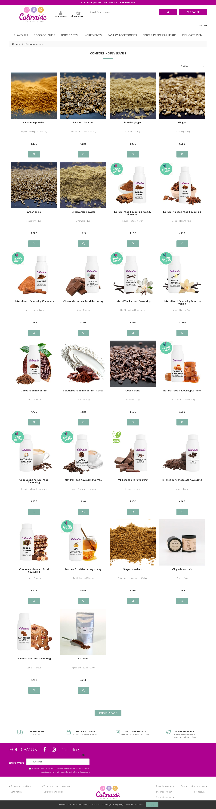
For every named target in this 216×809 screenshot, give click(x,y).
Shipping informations (21, 786)
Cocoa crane (132, 390)
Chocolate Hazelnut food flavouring (34, 570)
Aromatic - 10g (83, 220)
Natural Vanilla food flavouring (133, 301)
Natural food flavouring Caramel (182, 390)
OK (152, 804)
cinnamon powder (33, 122)
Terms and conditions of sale (57, 786)
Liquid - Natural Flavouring (132, 310)
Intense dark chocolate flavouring (182, 479)
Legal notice (16, 791)
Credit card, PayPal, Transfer (85, 733)
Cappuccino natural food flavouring (34, 481)
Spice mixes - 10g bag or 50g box (133, 578)
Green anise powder (83, 212)
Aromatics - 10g (132, 131)
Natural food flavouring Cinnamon (34, 301)
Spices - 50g (182, 578)
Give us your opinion (53, 791)
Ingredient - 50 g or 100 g (83, 667)
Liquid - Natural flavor (132, 220)
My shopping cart (164, 791)
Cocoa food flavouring (34, 390)
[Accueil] (108, 791)
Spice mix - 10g (132, 399)
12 (182, 322)
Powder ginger (132, 122)
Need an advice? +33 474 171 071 (135, 733)
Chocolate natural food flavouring (83, 301)
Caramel (83, 658)
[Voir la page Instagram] (54, 749)
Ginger (182, 122)
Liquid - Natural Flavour (83, 578)
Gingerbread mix (133, 569)
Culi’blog (70, 749)
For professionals (164, 797)
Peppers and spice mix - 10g (34, 131)
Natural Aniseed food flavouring (182, 212)
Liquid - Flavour (83, 310)
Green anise (34, 212)
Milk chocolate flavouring (133, 479)
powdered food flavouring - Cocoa (83, 390)
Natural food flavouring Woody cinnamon (132, 213)
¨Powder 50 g (83, 399)
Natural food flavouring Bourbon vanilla (182, 302)
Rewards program (164, 786)
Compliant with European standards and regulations (185, 734)
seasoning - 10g (182, 131)
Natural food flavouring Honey (83, 569)
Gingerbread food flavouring (34, 658)
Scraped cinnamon (83, 122)
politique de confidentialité (78, 768)
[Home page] (33, 14)
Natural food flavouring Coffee (83, 479)
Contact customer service (193, 786)
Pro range (193, 12)
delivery (37, 733)
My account (199, 791)
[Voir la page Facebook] (44, 749)
